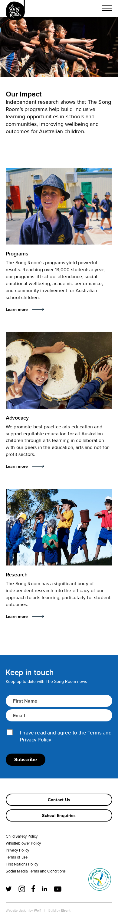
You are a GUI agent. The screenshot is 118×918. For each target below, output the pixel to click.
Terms (94, 732)
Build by (59, 910)
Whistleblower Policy (23, 843)
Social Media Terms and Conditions (36, 871)
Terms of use (17, 857)
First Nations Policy (22, 864)
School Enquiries (59, 815)
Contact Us (59, 800)
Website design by (23, 910)
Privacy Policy (35, 739)
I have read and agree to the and (66, 736)
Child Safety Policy (22, 836)
